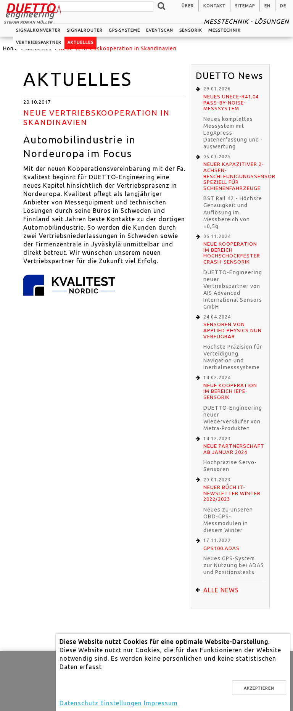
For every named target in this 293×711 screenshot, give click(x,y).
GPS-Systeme (124, 30)
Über (188, 5)
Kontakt (214, 5)
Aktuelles (80, 42)
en (267, 5)
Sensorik (190, 30)
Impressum (161, 703)
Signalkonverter (38, 30)
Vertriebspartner (38, 42)
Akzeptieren (259, 688)
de (283, 5)
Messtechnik (224, 30)
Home (10, 48)
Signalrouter (85, 30)
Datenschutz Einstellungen (101, 703)
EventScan (159, 30)
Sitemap (245, 5)
